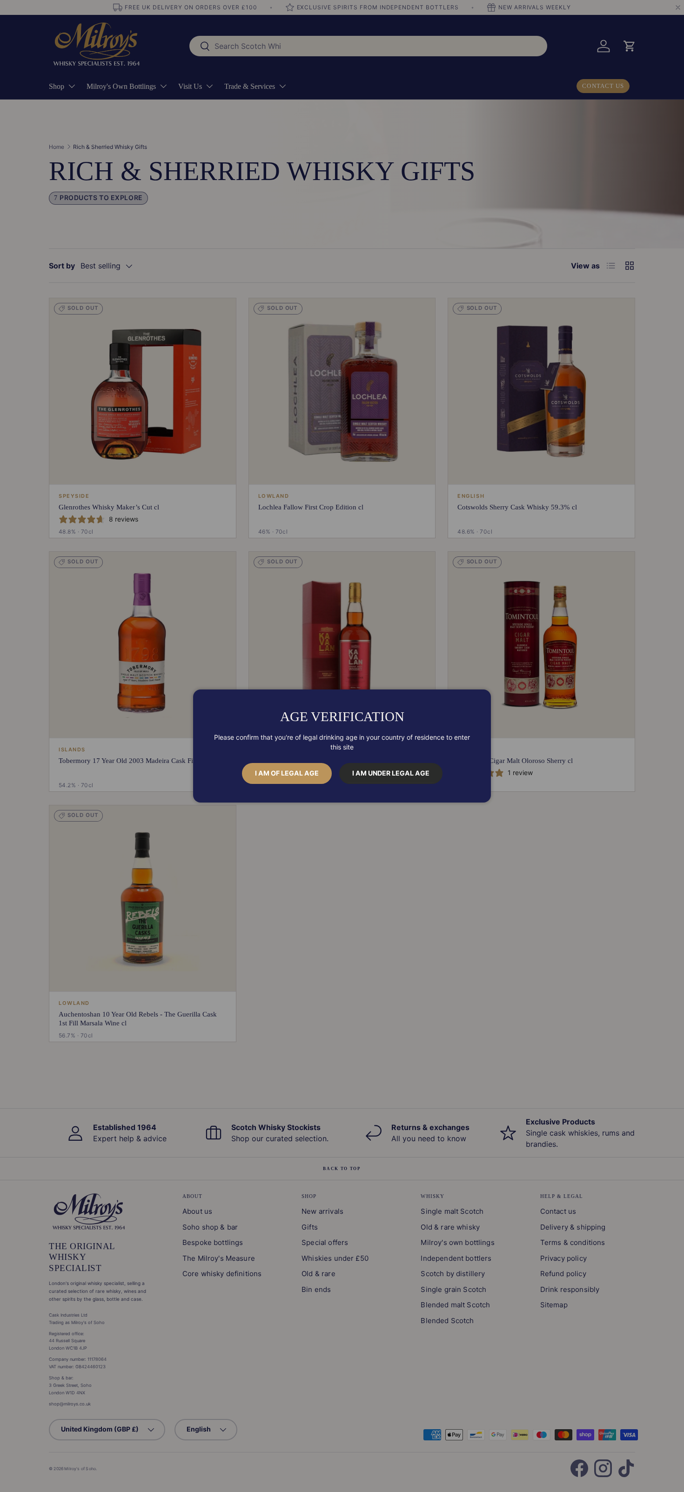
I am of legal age (287, 773)
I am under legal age (390, 773)
